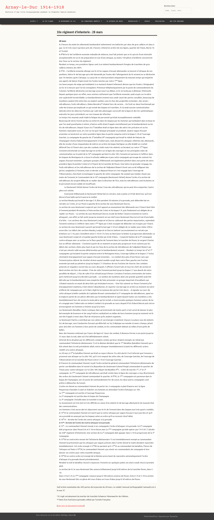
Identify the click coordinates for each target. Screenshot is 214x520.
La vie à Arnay (47, 21)
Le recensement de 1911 (67, 21)
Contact (147, 21)
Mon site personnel (177, 21)
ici (74, 515)
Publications (160, 21)
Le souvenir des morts (115, 21)
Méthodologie (133, 21)
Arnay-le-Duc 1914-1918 (34, 7)
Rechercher (169, 6)
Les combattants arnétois (90, 21)
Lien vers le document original (71, 505)
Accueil (33, 21)
